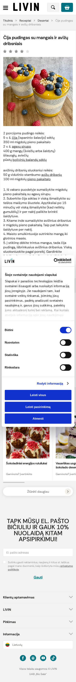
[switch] (65, 342)
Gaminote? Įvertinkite (19, 474)
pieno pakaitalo (39, 179)
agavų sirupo (21, 146)
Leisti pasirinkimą (38, 407)
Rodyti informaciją (50, 383)
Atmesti (38, 418)
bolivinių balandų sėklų (30, 160)
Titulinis (8, 20)
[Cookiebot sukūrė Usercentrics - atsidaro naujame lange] (54, 260)
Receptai (25, 20)
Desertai (43, 20)
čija (15, 138)
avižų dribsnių (51, 175)
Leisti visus (38, 395)
